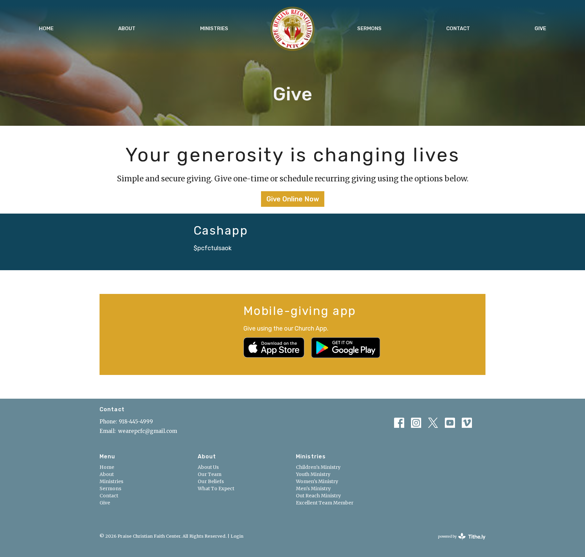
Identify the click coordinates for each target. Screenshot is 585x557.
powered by (458, 542)
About (126, 28)
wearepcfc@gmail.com (147, 431)
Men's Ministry (313, 488)
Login (237, 536)
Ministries (214, 28)
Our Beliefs (211, 481)
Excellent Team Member (324, 503)
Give (540, 28)
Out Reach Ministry (318, 496)
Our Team (209, 474)
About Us (208, 467)
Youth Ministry (313, 474)
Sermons (369, 28)
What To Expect (216, 488)
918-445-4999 (136, 421)
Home (46, 28)
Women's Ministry (317, 481)
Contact (458, 28)
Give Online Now (292, 199)
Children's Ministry (318, 467)
